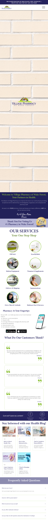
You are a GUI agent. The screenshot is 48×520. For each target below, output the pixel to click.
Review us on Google (42, 418)
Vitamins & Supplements (35, 271)
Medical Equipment (12, 271)
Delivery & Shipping (12, 288)
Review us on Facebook (30, 418)
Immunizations (35, 288)
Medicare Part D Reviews (35, 305)
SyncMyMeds (35, 254)
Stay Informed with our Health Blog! (24, 423)
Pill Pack (13, 254)
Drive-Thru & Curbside (12, 305)
